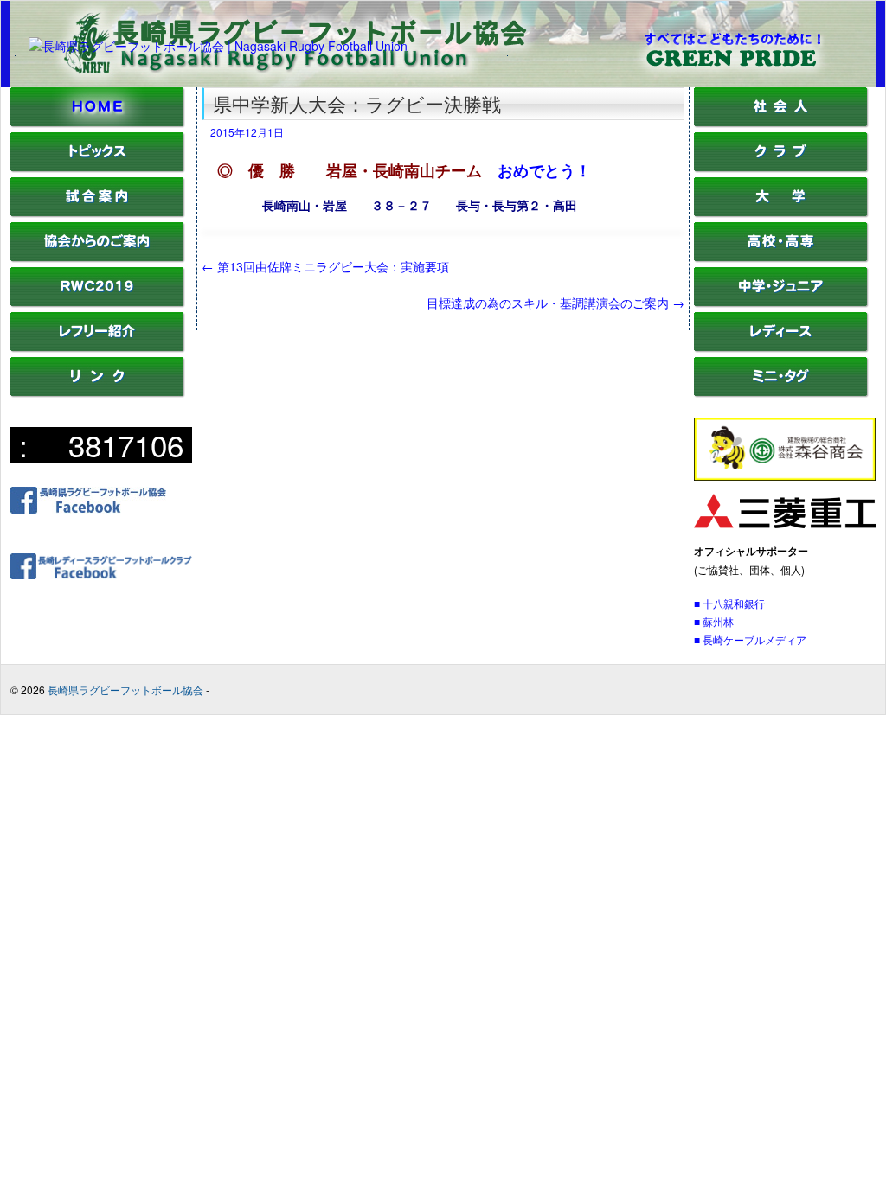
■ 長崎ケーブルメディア (750, 639)
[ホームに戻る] (97, 123)
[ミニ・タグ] (781, 393)
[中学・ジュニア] (781, 303)
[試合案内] (97, 213)
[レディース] (781, 348)
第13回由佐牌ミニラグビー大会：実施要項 (325, 266)
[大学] (781, 213)
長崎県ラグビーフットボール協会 (125, 689)
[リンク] (97, 393)
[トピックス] (97, 168)
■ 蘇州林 (714, 621)
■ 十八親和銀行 (729, 603)
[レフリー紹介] (97, 348)
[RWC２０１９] (97, 303)
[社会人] (781, 123)
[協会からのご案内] (97, 258)
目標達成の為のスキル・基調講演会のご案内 (555, 302)
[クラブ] (781, 168)
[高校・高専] (781, 258)
